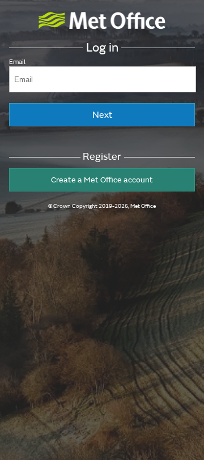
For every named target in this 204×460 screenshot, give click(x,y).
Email (17, 62)
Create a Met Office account (102, 180)
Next (102, 115)
